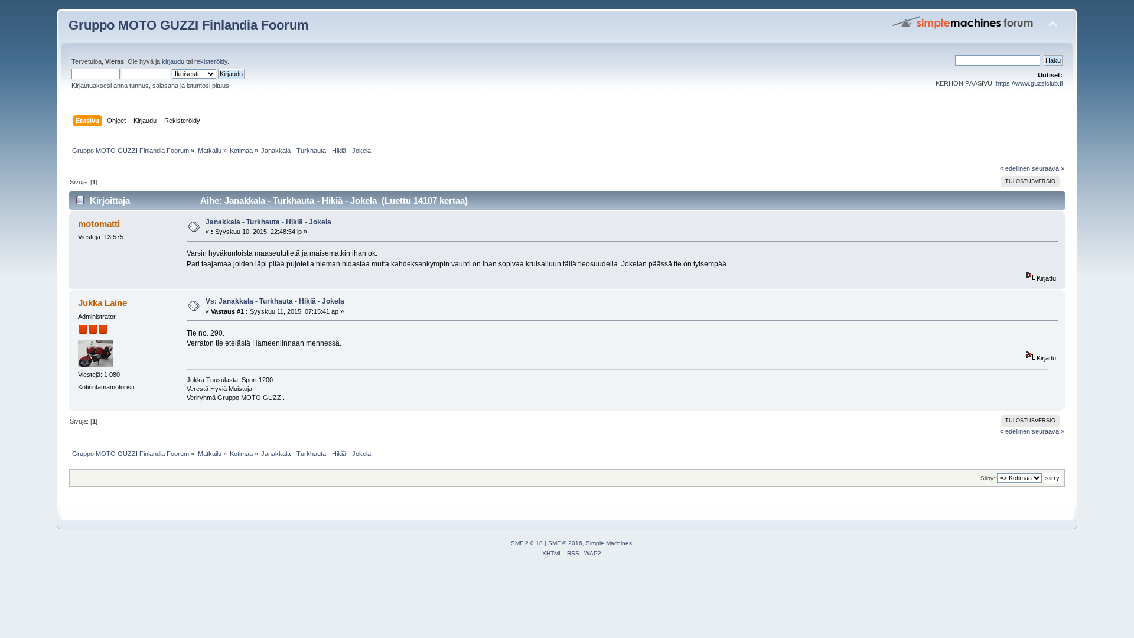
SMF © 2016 (565, 543)
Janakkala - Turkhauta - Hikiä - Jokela (268, 222)
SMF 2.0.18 (527, 543)
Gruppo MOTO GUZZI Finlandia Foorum (189, 25)
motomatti (99, 224)
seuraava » (1048, 168)
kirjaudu (173, 61)
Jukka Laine (102, 303)
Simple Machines (609, 543)
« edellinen (1015, 168)
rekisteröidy (210, 61)
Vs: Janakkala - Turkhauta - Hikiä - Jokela (275, 301)
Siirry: (987, 478)
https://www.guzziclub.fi (1029, 83)
